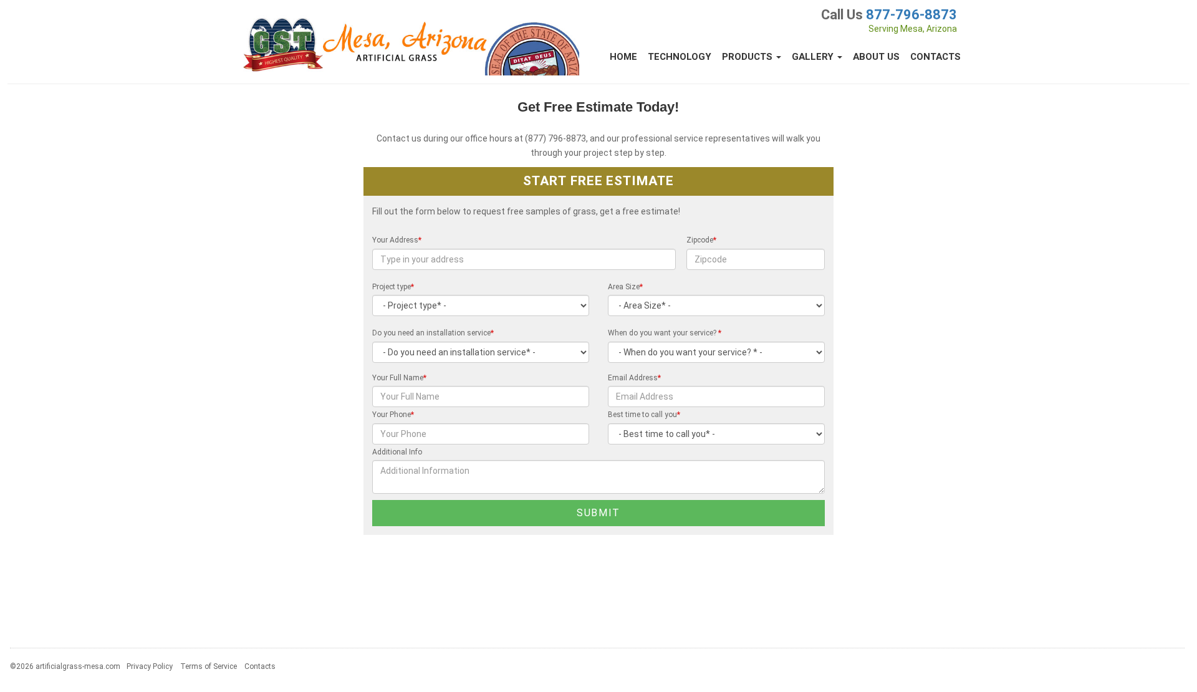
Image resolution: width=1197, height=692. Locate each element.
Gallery (814, 57)
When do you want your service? (664, 333)
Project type (393, 286)
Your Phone (393, 414)
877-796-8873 (911, 14)
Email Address (634, 377)
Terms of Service (208, 666)
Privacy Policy (150, 666)
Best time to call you (644, 414)
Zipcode (701, 240)
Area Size (625, 286)
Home (623, 57)
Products (748, 57)
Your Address (396, 240)
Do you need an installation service (433, 333)
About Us (876, 57)
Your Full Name (399, 377)
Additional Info (397, 452)
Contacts (935, 57)
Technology (679, 57)
